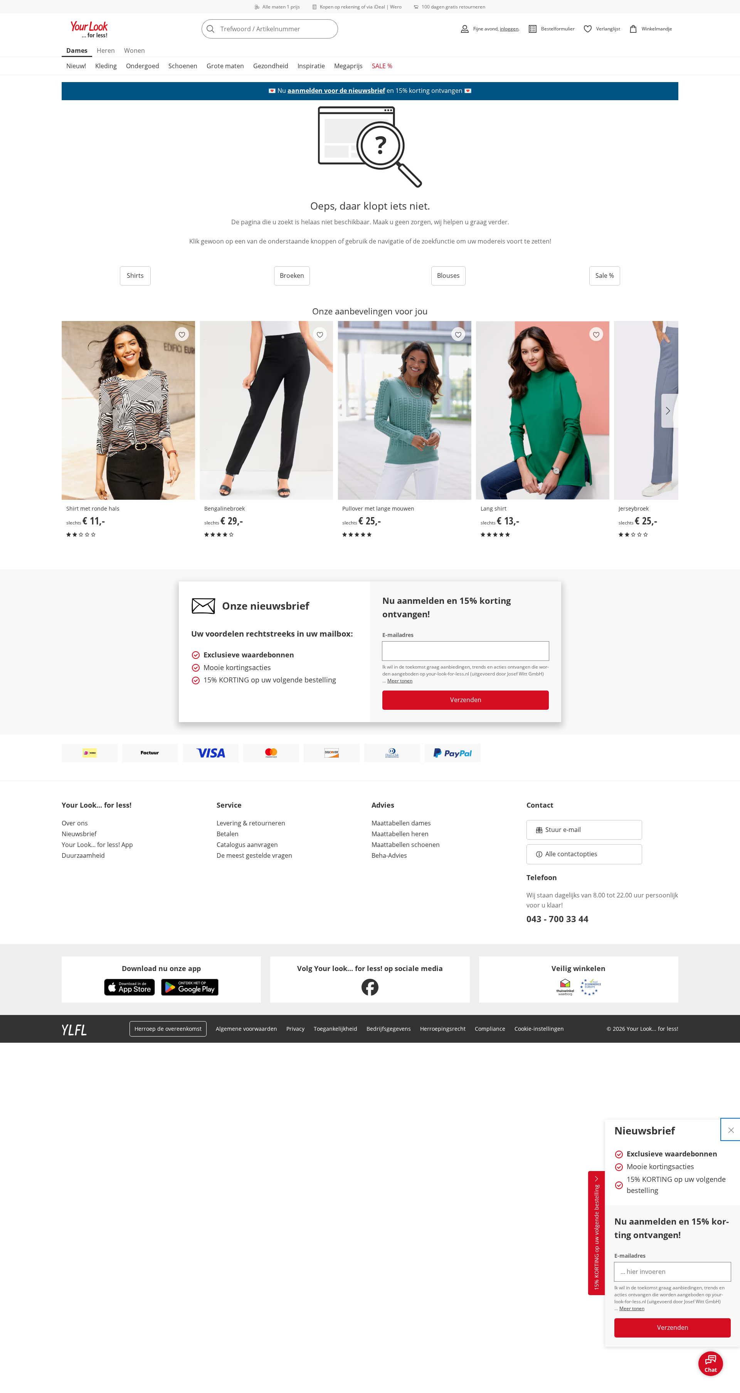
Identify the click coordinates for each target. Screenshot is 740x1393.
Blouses (448, 275)
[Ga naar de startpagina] (89, 28)
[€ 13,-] (542, 410)
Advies (383, 805)
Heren (106, 50)
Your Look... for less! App (97, 844)
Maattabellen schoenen (406, 844)
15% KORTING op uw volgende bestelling (596, 1237)
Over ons (75, 823)
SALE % (382, 66)
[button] (669, 411)
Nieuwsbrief (79, 834)
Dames (76, 50)
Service (229, 805)
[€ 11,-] (128, 410)
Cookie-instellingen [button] (539, 1028)
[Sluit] (731, 1129)
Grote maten (225, 66)
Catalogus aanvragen (247, 844)
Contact (539, 805)
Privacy (295, 1028)
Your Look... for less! (96, 805)
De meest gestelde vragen (254, 855)
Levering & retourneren (251, 823)
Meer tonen (631, 1308)
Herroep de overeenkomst (168, 1028)
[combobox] (287, 29)
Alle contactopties (571, 854)
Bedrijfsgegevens (389, 1028)
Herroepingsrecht (443, 1028)
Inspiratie (311, 66)
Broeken (292, 275)
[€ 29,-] (266, 410)
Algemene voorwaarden (246, 1028)
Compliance (490, 1028)
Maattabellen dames (401, 823)
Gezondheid (270, 66)
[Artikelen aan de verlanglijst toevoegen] (182, 334)
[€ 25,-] (404, 410)
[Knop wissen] (330, 29)
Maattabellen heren (400, 834)
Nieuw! (76, 66)
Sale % (604, 275)
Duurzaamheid (83, 855)
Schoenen (182, 66)
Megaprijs (348, 66)
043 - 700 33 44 (557, 918)
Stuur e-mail (562, 831)
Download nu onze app (161, 968)
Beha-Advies (389, 855)
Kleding (106, 66)
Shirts (135, 275)
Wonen (134, 50)
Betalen (228, 834)
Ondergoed (142, 66)
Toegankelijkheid (335, 1028)
